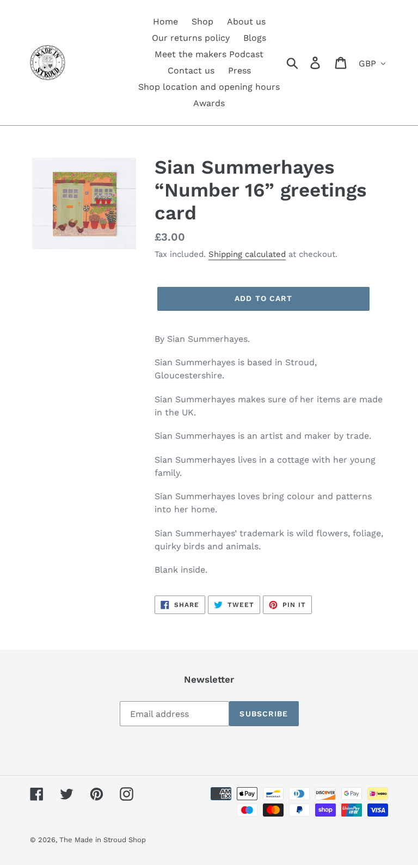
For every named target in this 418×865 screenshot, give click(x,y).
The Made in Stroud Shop (102, 840)
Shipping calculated (247, 254)
